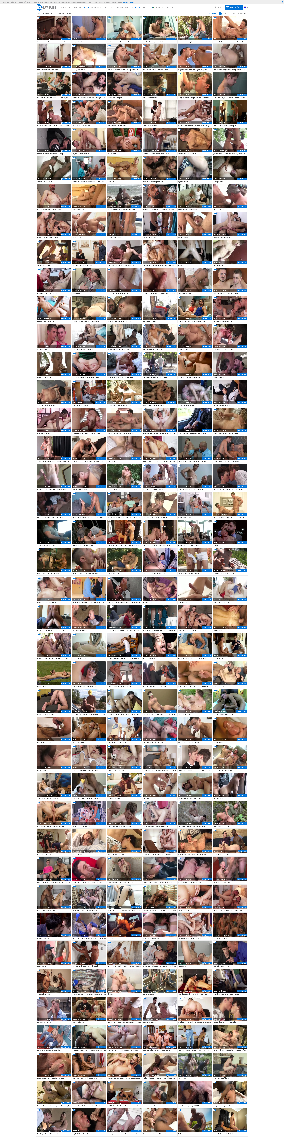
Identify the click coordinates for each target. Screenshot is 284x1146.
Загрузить (128, 7)
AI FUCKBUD (169, 7)
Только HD (226, 13)
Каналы (106, 7)
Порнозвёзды (117, 7)
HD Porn (159, 7)
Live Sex (138, 7)
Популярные (64, 7)
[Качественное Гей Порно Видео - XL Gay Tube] (46, 7)
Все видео (212, 13)
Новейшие (76, 7)
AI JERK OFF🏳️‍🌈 (148, 7)
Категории (96, 7)
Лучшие (86, 7)
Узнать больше (128, 2)
